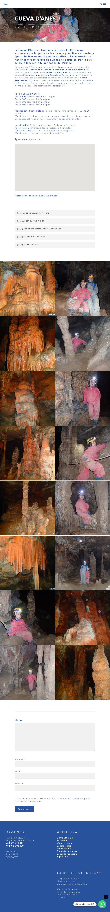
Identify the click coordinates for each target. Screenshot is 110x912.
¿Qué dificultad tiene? (32, 221)
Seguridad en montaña (68, 892)
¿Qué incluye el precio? (33, 237)
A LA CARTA (12, 854)
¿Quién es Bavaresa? (67, 889)
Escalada (62, 840)
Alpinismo (62, 856)
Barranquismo (65, 837)
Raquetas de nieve (67, 851)
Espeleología (64, 845)
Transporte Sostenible (28, 110)
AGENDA (11, 851)
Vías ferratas (64, 843)
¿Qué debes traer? (30, 245)
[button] (102, 904)
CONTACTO (12, 857)
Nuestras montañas (67, 894)
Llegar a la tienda (66, 881)
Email (18, 771)
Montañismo (64, 848)
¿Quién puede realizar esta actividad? (41, 229)
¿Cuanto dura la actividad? (35, 213)
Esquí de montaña (67, 853)
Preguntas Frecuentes (68, 878)
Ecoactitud (62, 897)
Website (19, 783)
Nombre (20, 759)
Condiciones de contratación (72, 883)
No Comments (51, 27)
